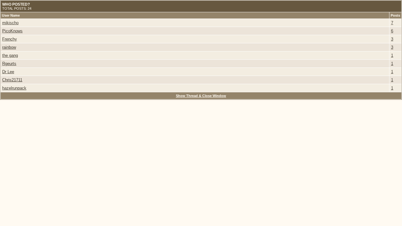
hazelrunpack (14, 88)
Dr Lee (8, 71)
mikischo (10, 22)
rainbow (9, 47)
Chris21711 (12, 80)
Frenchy (9, 39)
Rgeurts (9, 63)
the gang (10, 55)
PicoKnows (12, 31)
